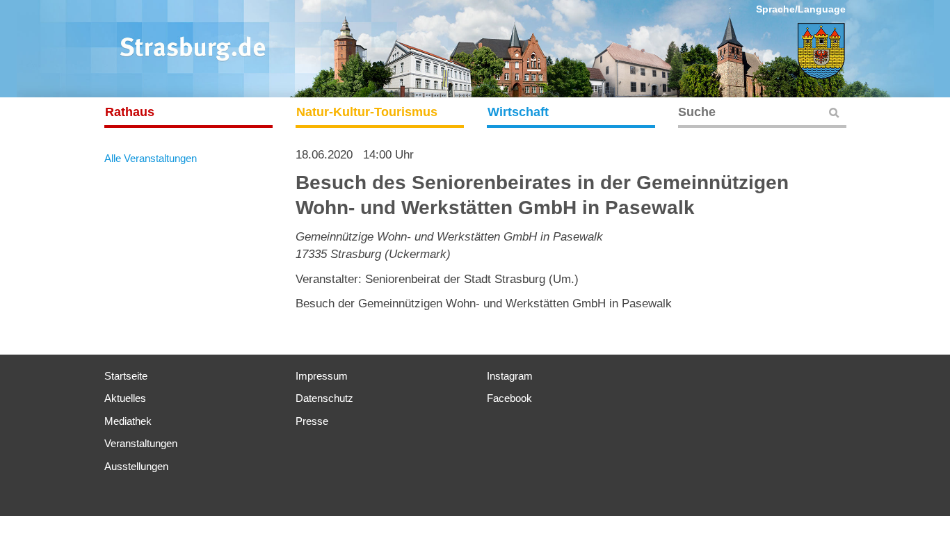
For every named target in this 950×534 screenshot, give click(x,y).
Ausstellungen (136, 466)
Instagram (510, 376)
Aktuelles (125, 398)
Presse (312, 421)
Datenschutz (324, 398)
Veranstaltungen (140, 443)
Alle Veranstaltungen (150, 158)
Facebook (509, 398)
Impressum (322, 376)
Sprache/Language (801, 9)
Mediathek (128, 421)
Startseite (125, 376)
